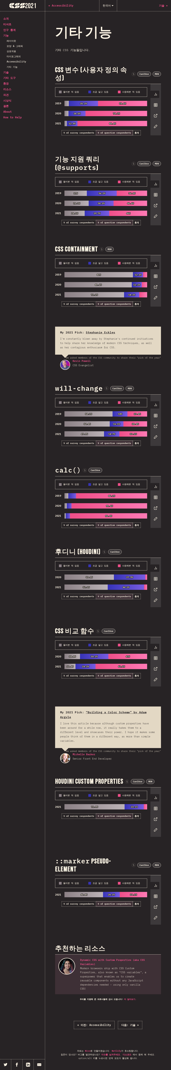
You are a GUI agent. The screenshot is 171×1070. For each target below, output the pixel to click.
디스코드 (127, 1054)
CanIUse (144, 74)
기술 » (130, 1025)
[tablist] (154, 112)
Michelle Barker (65, 758)
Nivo (87, 1050)
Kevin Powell (65, 365)
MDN (157, 74)
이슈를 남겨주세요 (110, 1054)
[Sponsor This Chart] (134, 74)
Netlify (116, 1050)
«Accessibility (94, 1025)
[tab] (154, 94)
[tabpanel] (108, 110)
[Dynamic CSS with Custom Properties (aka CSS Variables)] (66, 966)
